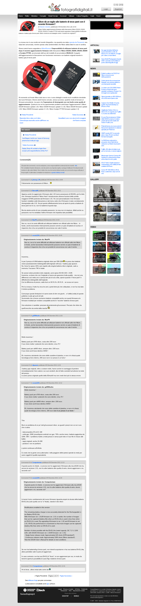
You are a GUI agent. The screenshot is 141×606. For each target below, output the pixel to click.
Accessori (63, 16)
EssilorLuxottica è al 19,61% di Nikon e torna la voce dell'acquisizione (110, 75)
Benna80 (35, 190)
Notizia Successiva (78, 115)
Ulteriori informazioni (115, 592)
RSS (70, 591)
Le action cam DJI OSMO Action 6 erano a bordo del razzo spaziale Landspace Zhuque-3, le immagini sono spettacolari (111, 90)
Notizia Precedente (27, 115)
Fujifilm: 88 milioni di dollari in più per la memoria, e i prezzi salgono (111, 150)
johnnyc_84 (36, 180)
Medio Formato (53, 16)
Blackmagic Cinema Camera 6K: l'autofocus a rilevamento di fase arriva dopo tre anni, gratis (111, 157)
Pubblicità (84, 589)
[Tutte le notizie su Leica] (106, 29)
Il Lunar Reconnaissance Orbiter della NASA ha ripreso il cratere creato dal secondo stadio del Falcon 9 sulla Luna (111, 119)
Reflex (27, 16)
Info (76, 165)
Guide (92, 16)
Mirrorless (34, 16)
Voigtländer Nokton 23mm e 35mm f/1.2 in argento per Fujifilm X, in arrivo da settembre (111, 111)
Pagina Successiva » (66, 576)
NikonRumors (46, 48)
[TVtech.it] (41, 592)
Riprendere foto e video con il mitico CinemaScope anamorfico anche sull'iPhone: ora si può (34, 120)
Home (21, 16)
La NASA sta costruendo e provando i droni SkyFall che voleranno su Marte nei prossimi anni (110, 142)
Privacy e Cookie (68, 589)
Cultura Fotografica (82, 16)
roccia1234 (35, 235)
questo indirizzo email (58, 172)
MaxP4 (34, 220)
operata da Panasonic (76, 42)
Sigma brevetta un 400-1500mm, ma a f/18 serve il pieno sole (111, 97)
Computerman (37, 462)
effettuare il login (33, 580)
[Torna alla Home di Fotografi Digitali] (70, 11)
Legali (60, 589)
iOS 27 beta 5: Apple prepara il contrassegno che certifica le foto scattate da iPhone (111, 164)
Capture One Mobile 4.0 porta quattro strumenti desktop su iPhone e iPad (110, 104)
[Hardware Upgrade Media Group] (27, 595)
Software (71, 16)
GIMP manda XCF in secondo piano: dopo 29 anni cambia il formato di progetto (110, 135)
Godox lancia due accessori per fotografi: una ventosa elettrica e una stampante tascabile (110, 82)
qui (48, 584)
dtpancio (35, 365)
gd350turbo (36, 316)
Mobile (76, 596)
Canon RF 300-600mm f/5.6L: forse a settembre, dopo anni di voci (110, 171)
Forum (98, 16)
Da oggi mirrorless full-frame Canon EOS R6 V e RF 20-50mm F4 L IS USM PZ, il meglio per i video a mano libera (111, 52)
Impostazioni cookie (79, 591)
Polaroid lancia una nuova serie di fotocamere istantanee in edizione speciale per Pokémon (111, 127)
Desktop (65, 596)
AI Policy (77, 589)
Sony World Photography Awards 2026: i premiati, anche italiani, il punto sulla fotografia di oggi (111, 60)
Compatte (43, 16)
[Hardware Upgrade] (29, 592)
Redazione (64, 591)
